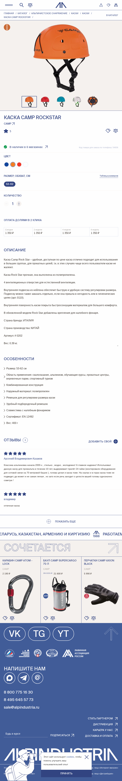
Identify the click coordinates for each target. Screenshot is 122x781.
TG (39, 634)
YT (63, 634)
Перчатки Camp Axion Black (99, 562)
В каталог (112, 15)
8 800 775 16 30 (18, 692)
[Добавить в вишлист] (108, 130)
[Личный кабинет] (101, 5)
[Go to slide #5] (92, 101)
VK (14, 634)
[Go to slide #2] (45, 101)
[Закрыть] (87, 757)
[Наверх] (111, 634)
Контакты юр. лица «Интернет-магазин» (100, 768)
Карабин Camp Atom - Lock (17, 562)
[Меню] (9, 5)
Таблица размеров (109, 176)
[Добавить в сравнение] (12, 618)
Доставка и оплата (99, 736)
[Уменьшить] (6, 203)
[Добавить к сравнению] (115, 130)
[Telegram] (23, 678)
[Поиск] (21, 5)
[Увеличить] (18, 203)
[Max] (9, 678)
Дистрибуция (103, 724)
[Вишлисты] (108, 5)
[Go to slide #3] (61, 101)
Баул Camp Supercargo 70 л (60, 562)
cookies (70, 756)
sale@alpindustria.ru (21, 707)
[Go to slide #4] (77, 101)
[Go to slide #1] (29, 101)
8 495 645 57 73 (18, 700)
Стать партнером (100, 718)
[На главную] (61, 5)
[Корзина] (116, 5)
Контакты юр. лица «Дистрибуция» (97, 774)
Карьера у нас (103, 730)
